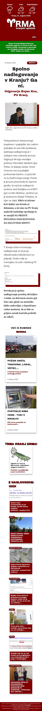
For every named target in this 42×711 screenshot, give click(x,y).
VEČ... (34, 37)
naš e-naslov (28, 704)
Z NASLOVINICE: (21, 482)
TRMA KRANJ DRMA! (21, 443)
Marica (32, 63)
